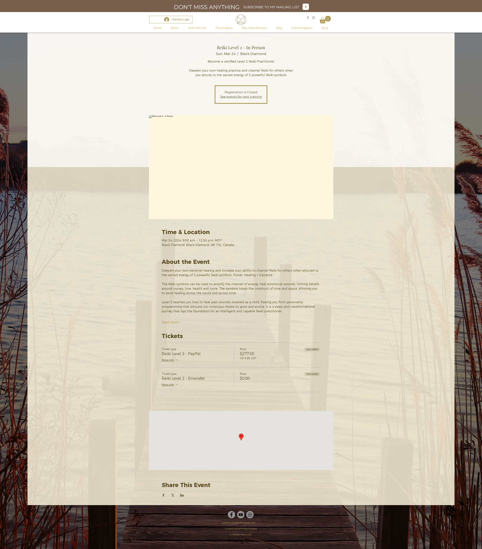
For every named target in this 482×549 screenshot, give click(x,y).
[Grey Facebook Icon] (308, 18)
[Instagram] (250, 514)
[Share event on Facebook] (163, 495)
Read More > (171, 322)
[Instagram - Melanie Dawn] (313, 18)
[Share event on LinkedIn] (182, 495)
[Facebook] (231, 514)
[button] (325, 19)
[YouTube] (240, 514)
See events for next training (241, 96)
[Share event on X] (173, 495)
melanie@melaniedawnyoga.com (238, 522)
